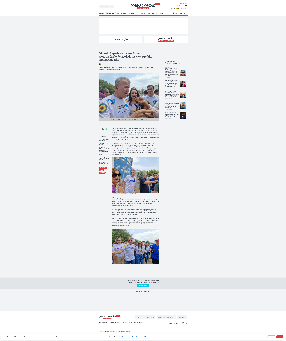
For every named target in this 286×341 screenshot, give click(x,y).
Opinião (155, 13)
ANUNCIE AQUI (182, 317)
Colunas (124, 13)
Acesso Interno (139, 322)
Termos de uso (126, 322)
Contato (182, 13)
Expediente (103, 322)
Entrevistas (133, 13)
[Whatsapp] (186, 5)
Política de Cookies (127, 337)
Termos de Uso (143, 337)
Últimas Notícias (112, 13)
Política (174, 13)
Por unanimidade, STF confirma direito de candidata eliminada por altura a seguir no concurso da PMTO (104, 151)
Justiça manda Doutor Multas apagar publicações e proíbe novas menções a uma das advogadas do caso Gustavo (104, 140)
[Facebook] (177, 5)
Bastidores (164, 13)
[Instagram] (180, 5)
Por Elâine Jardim (168, 87)
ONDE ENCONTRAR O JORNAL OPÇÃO (145, 317)
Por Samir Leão (168, 77)
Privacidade (114, 322)
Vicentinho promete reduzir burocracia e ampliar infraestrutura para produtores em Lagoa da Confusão (104, 160)
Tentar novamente (143, 285)
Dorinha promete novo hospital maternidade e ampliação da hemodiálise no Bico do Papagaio (172, 104)
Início (101, 13)
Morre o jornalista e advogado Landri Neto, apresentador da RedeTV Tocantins (172, 115)
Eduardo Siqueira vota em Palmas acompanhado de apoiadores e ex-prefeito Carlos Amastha (125, 56)
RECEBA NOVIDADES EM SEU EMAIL (166, 317)
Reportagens (145, 13)
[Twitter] (183, 5)
